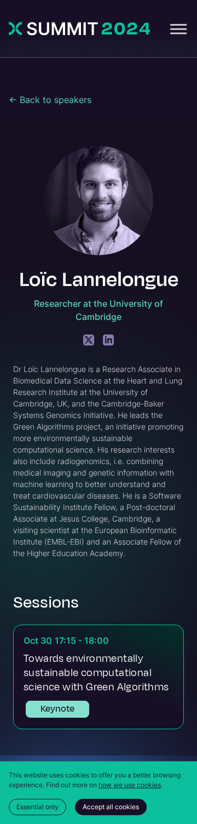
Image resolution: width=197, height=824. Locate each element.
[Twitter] (89, 340)
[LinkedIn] (108, 340)
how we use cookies (130, 785)
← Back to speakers (50, 99)
